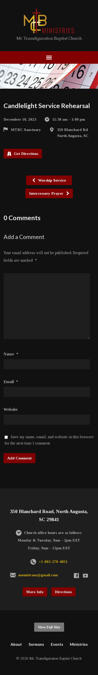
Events (57, 644)
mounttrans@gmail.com (38, 575)
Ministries (79, 644)
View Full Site (49, 627)
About (16, 644)
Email (11, 382)
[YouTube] (85, 575)
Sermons (36, 644)
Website (11, 409)
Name (11, 354)
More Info (34, 592)
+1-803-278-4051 (53, 561)
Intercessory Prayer (46, 193)
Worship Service (51, 180)
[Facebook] (76, 575)
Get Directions (25, 153)
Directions (63, 592)
